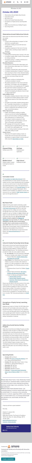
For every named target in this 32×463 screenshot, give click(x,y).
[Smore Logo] (7, 2)
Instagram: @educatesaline (9, 422)
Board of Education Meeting (18, 358)
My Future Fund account (10, 208)
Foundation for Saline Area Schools (14, 179)
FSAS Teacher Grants (22, 192)
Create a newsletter (8, 459)
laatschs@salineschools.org (10, 420)
